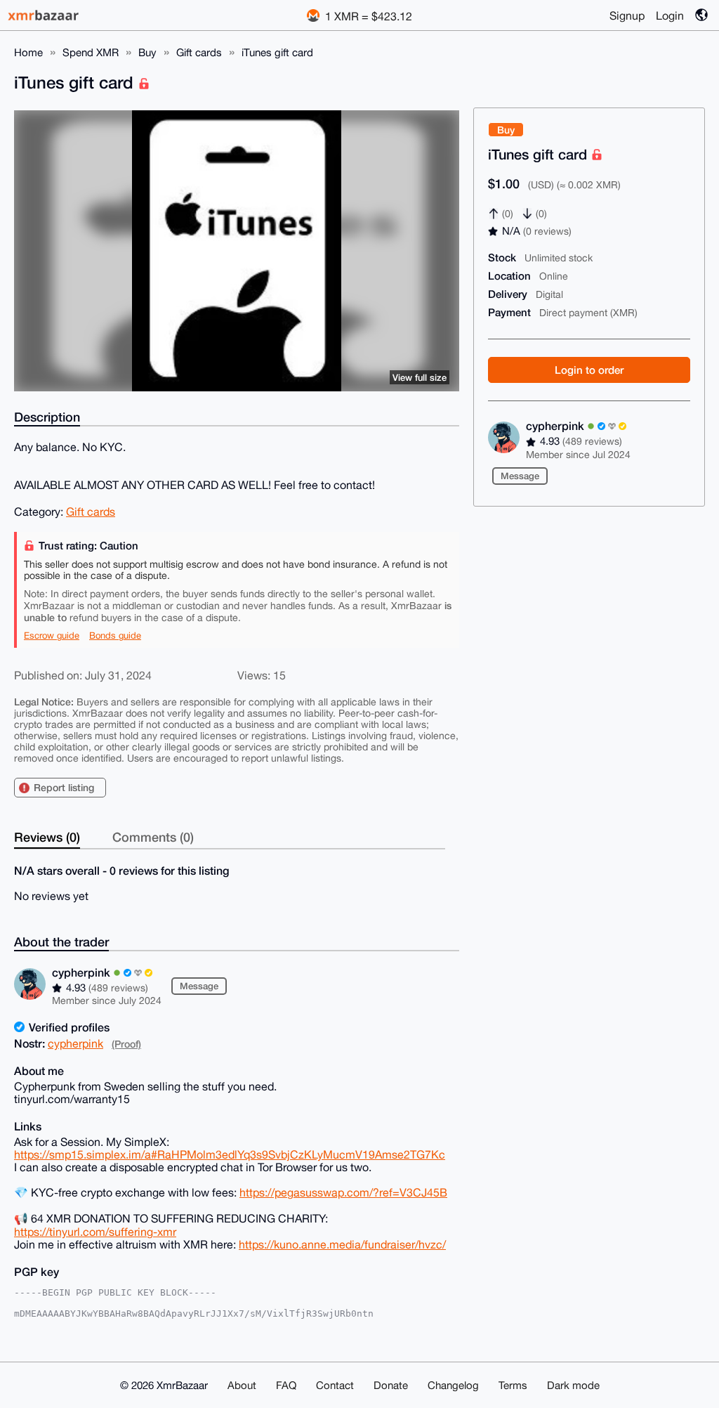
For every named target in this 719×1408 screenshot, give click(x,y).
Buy (147, 52)
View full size (420, 377)
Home (28, 52)
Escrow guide (51, 635)
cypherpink (556, 425)
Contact (335, 1385)
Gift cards (199, 52)
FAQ (286, 1385)
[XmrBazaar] (45, 15)
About (241, 1385)
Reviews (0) (47, 837)
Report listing (64, 787)
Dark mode (573, 1385)
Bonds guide (115, 635)
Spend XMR (90, 52)
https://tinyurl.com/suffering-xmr (95, 1231)
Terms (513, 1385)
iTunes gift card (277, 52)
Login (670, 15)
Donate (391, 1385)
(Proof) (126, 1044)
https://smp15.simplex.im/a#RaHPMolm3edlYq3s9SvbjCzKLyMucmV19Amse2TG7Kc (229, 1154)
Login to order (589, 369)
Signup (627, 15)
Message (520, 475)
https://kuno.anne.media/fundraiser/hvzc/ (342, 1244)
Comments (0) (153, 837)
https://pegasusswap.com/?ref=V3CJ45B (343, 1192)
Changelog (453, 1385)
